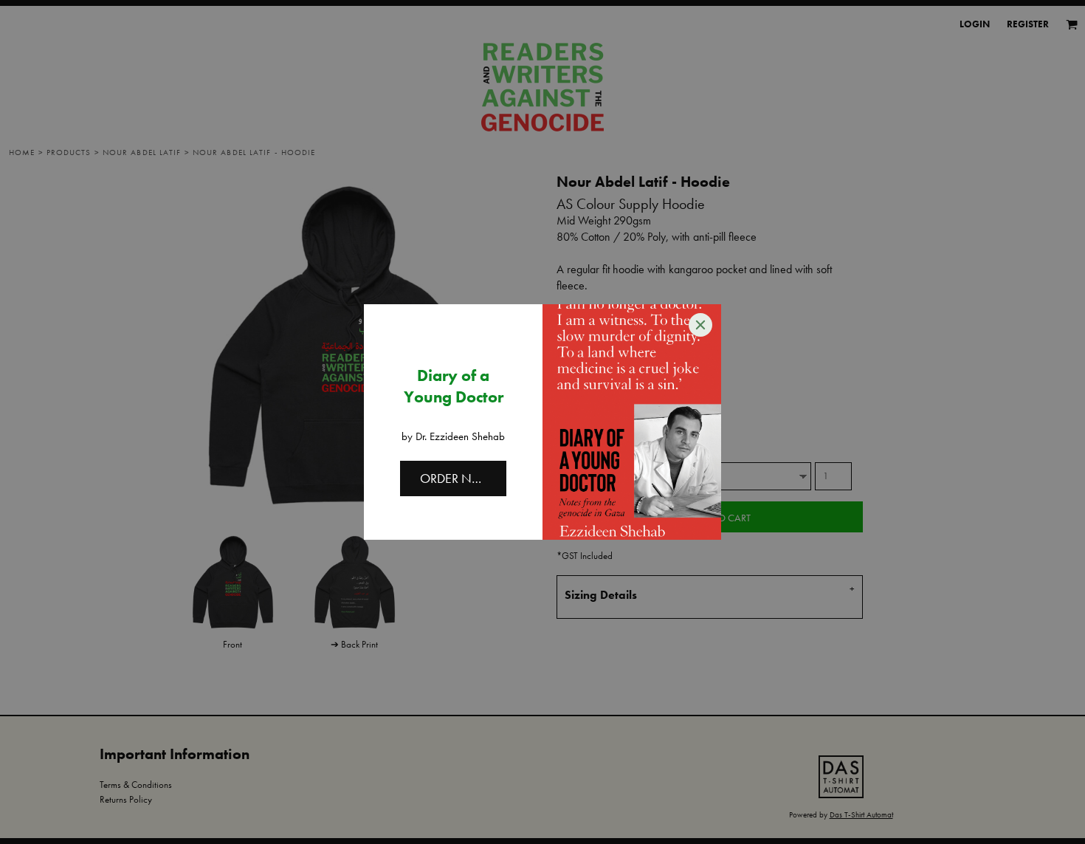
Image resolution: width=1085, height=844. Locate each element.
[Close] (700, 325)
